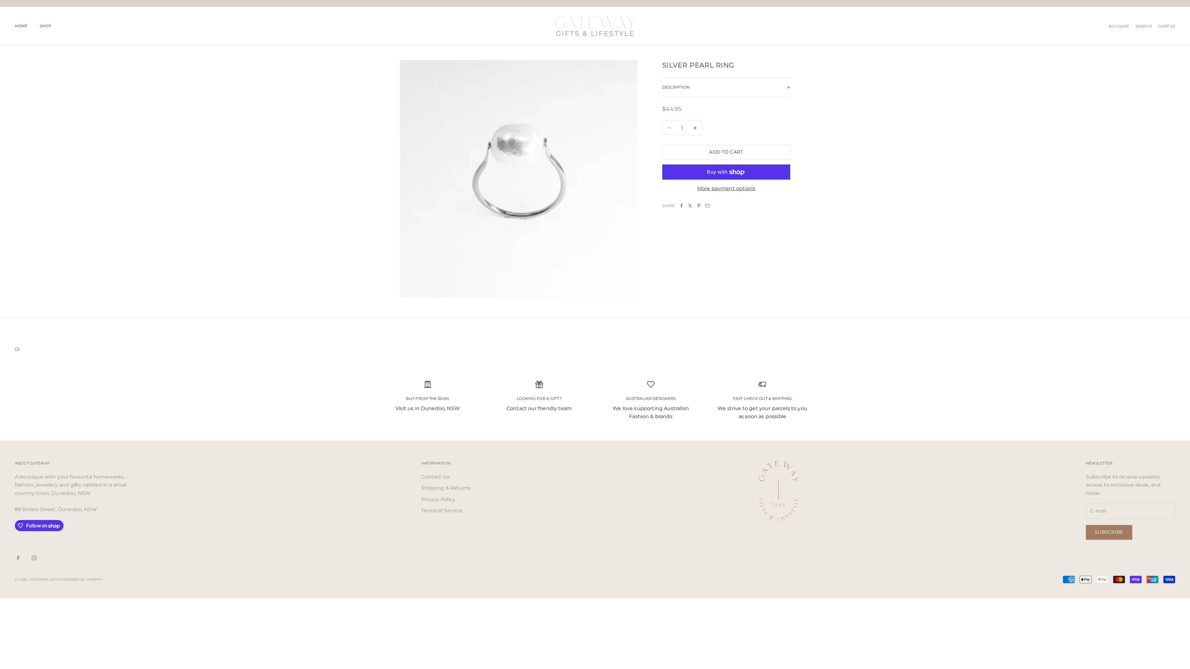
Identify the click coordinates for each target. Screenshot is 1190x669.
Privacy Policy (438, 499)
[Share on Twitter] (690, 205)
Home (21, 26)
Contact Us (435, 477)
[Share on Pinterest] (698, 205)
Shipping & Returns (446, 488)
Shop (45, 26)
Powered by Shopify (81, 579)
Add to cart (726, 152)
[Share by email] (707, 205)
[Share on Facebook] (681, 205)
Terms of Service (441, 511)
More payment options (726, 188)
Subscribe (1109, 532)
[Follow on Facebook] (18, 558)
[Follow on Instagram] (34, 558)
